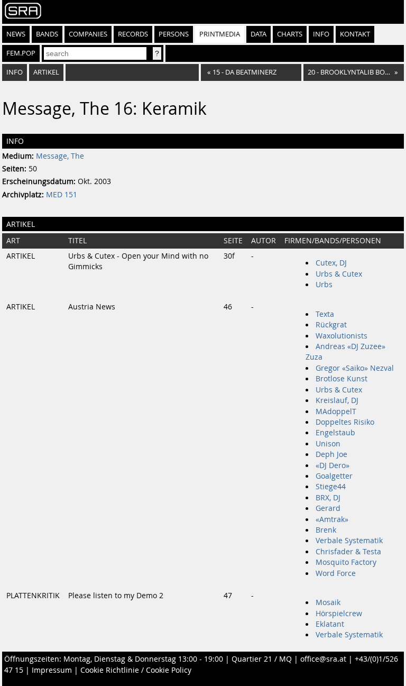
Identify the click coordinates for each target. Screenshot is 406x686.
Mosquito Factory (346, 562)
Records (133, 34)
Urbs (324, 284)
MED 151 (61, 194)
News (15, 34)
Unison (328, 444)
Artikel (46, 72)
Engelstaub (335, 432)
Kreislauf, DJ (337, 400)
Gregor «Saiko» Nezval (355, 368)
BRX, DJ (328, 497)
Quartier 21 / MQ (262, 659)
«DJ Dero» (332, 465)
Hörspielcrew (339, 613)
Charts (289, 34)
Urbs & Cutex (339, 274)
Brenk (326, 530)
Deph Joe (331, 454)
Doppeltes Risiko (345, 422)
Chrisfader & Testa (348, 551)
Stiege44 (331, 486)
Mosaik (328, 602)
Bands (47, 34)
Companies (88, 34)
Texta (325, 314)
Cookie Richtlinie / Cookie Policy (135, 670)
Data (258, 34)
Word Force (336, 573)
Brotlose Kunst (341, 378)
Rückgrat (331, 325)
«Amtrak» (332, 519)
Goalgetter (334, 476)
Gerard (328, 508)
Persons (174, 34)
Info (321, 34)
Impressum (52, 670)
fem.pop (20, 53)
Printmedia (219, 34)
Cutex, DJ (331, 263)
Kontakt (355, 34)
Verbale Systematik (349, 540)
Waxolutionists (341, 336)
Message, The (60, 156)
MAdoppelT (336, 411)
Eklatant (330, 624)
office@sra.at (323, 659)
